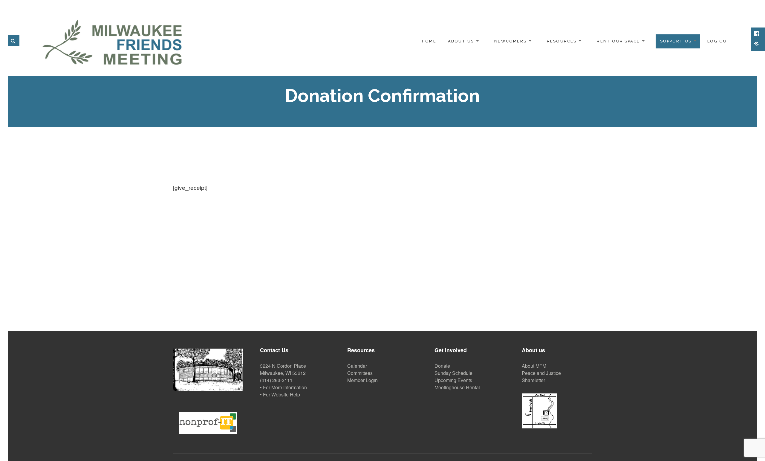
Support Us (675, 41)
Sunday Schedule (453, 373)
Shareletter (533, 380)
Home (429, 41)
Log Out (718, 41)
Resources (562, 41)
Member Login (362, 380)
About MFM (534, 365)
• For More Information (283, 387)
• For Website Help (280, 394)
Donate (442, 365)
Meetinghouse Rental (457, 387)
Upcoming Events (453, 380)
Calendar (357, 365)
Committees (360, 373)
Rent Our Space (618, 41)
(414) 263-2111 (276, 380)
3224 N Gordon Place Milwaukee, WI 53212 (283, 369)
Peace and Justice (541, 373)
